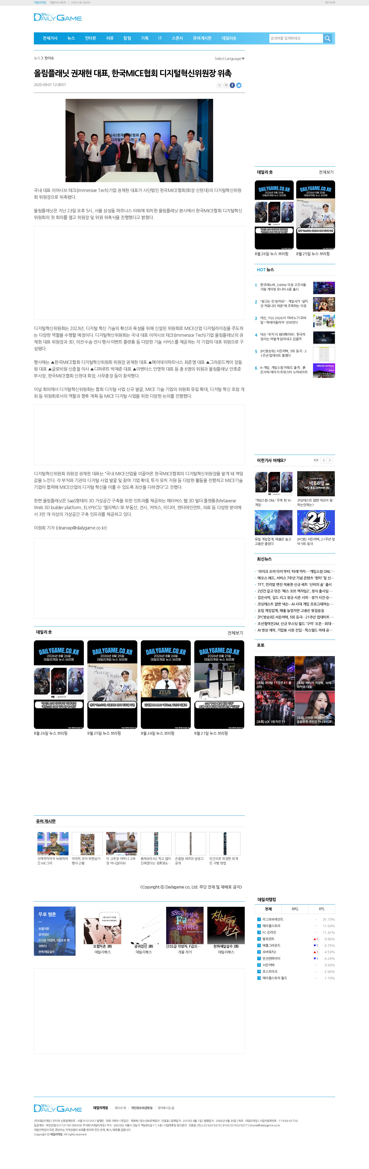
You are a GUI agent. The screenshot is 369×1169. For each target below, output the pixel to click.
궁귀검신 (43, 934)
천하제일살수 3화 (226, 946)
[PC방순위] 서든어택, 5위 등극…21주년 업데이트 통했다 (283, 353)
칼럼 (127, 38)
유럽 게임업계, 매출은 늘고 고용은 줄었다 (273, 541)
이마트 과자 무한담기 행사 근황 (86, 861)
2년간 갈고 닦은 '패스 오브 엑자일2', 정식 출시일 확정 (296, 591)
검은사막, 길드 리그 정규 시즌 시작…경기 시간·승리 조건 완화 (296, 597)
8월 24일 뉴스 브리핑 (157, 733)
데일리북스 (103, 952)
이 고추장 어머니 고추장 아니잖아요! (121, 861)
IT (160, 38)
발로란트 (266, 939)
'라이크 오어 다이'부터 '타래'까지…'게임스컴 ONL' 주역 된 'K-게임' (296, 571)
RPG (295, 909)
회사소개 (330, 2)
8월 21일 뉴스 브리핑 (211, 733)
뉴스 (71, 38)
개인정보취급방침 (142, 1108)
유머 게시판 (46, 821)
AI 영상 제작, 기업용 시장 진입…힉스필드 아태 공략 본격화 (296, 630)
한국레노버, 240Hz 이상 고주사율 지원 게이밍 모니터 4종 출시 (283, 287)
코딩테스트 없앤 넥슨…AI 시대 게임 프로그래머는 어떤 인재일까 (296, 604)
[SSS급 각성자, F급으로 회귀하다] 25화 (185, 946)
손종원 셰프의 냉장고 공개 (189, 861)
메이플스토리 (269, 926)
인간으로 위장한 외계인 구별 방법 (223, 861)
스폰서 (177, 38)
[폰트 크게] (226, 85)
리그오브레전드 (270, 919)
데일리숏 (229, 38)
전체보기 (235, 633)
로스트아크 (267, 971)
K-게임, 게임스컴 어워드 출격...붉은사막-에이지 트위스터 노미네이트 (284, 370)
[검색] (327, 38)
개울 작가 (185, 952)
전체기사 (50, 38)
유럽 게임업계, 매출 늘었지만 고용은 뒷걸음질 (291, 610)
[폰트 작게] (219, 85)
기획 (145, 38)
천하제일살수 (46, 951)
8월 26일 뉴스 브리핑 (51, 733)
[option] (295, 506)
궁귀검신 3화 (143, 946)
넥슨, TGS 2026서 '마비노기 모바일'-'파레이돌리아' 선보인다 (283, 320)
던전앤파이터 (269, 958)
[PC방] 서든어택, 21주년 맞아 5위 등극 (316, 541)
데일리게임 (40, 2)
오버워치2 (267, 952)
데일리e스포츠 (58, 2)
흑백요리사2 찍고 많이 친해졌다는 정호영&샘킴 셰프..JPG (156, 861)
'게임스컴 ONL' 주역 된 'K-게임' (273, 503)
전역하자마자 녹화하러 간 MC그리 (52, 861)
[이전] (324, 460)
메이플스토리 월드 (272, 978)
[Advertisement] (99, 272)
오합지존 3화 (102, 946)
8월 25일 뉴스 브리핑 (104, 733)
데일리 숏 (44, 632)
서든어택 (266, 965)
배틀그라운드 (269, 945)
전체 (268, 909)
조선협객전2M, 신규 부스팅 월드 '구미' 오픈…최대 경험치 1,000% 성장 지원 (296, 624)
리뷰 (110, 38)
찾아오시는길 (166, 1108)
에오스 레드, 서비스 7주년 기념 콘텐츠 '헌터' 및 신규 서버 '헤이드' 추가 (296, 578)
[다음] (330, 460)
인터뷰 (90, 38)
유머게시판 (202, 38)
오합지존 (43, 928)
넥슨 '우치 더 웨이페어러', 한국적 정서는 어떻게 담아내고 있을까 (282, 337)
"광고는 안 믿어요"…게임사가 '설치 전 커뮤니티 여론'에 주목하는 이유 (284, 304)
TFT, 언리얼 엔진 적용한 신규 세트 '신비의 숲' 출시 (295, 584)
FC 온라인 (267, 932)
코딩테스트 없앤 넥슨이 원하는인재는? (315, 503)
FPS (321, 909)
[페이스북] (232, 85)
